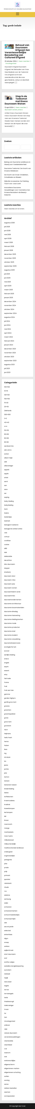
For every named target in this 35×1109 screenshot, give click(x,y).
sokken (6, 946)
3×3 (5, 418)
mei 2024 (7, 329)
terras (6, 990)
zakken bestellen (10, 1088)
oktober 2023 (9, 357)
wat (5, 1057)
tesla (6, 997)
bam (6, 509)
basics (6, 513)
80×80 (6, 438)
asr (5, 493)
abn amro (7, 450)
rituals (6, 887)
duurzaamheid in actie (12, 592)
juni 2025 (7, 278)
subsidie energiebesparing (13, 966)
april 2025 (7, 286)
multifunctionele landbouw (14, 848)
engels (6, 663)
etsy (5, 674)
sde (5, 923)
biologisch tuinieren (11, 525)
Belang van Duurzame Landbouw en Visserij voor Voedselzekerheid (17, 163)
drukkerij (7, 572)
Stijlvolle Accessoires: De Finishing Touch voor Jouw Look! (16, 182)
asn (5, 485)
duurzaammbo (9, 596)
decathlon (8, 560)
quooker (7, 879)
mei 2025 (7, 282)
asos (6, 489)
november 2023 (10, 353)
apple (6, 474)
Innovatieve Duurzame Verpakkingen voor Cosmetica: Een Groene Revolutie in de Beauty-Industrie (17, 191)
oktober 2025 (9, 262)
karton (6, 777)
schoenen (7, 907)
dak (5, 552)
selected (7, 930)
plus (5, 864)
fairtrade (7, 678)
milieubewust (9, 840)
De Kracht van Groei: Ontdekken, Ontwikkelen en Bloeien (16, 176)
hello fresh (8, 737)
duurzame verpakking (12, 639)
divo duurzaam (9, 564)
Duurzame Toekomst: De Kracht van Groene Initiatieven (17, 169)
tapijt (6, 978)
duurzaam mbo (9, 580)
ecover (6, 651)
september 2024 (10, 313)
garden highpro (10, 698)
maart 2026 (8, 242)
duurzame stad (9, 631)
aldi (5, 462)
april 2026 (7, 238)
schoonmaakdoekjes (11, 915)
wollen (6, 1076)
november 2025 (10, 258)
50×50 (6, 430)
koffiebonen (8, 797)
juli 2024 (7, 321)
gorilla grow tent (10, 702)
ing (5, 753)
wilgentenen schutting (12, 1072)
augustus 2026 (9, 223)
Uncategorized (10, 63)
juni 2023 (7, 372)
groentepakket (9, 714)
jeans (6, 765)
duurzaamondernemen (12, 600)
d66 (5, 548)
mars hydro (8, 836)
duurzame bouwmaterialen (14, 607)
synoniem (7, 970)
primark (7, 875)
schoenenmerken (10, 911)
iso (5, 761)
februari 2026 (9, 246)
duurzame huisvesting (12, 615)
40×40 (6, 422)
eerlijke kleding (9, 655)
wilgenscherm (9, 1064)
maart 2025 (8, 290)
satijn (6, 903)
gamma (7, 694)
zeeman (7, 1092)
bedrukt (7, 521)
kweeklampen (9, 808)
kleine (6, 793)
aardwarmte (9, 446)
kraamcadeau (9, 800)
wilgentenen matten (11, 1068)
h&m (6, 730)
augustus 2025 (9, 270)
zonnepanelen (9, 1096)
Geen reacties (24, 61)
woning (6, 1080)
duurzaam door (9, 576)
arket (6, 477)
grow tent (7, 722)
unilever (7, 1025)
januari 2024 (8, 345)
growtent (7, 726)
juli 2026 (7, 227)
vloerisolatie (8, 1041)
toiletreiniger (9, 1005)
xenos (6, 1084)
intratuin (7, 757)
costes (6, 544)
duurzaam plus (9, 584)
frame (6, 682)
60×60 (6, 434)
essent (6, 670)
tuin (5, 1017)
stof (5, 958)
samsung (7, 899)
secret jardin (8, 927)
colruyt (6, 537)
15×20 (6, 403)
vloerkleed (8, 1045)
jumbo (6, 769)
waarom (7, 1053)
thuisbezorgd (9, 1001)
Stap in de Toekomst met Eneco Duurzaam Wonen (16, 100)
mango (6, 828)
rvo (5, 891)
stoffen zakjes (9, 962)
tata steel (7, 982)
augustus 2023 (9, 364)
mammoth (8, 824)
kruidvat (7, 804)
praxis (6, 867)
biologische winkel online (13, 529)
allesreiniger (8, 466)
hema (6, 741)
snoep (6, 942)
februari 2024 (9, 341)
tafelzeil (7, 974)
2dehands (7, 410)
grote (6, 718)
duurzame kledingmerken (13, 619)
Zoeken (8, 141)
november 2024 (10, 305)
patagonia (8, 860)
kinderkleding (9, 789)
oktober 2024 (9, 309)
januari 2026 (8, 250)
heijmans (7, 734)
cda (5, 533)
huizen (6, 745)
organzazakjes (9, 856)
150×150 (7, 399)
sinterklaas (8, 934)
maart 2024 (8, 337)
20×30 (6, 407)
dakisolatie (8, 556)
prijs (5, 871)
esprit (6, 667)
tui (5, 1013)
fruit (5, 686)
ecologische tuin (10, 647)
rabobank (7, 883)
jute (5, 773)
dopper (7, 568)
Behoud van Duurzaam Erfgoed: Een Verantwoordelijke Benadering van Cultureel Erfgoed (17, 51)
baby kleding (9, 501)
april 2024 (7, 333)
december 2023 (10, 349)
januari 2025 (8, 297)
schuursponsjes (9, 919)
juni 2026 (7, 231)
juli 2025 (7, 274)
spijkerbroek (8, 950)
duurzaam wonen (11, 110)
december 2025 (10, 254)
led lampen (8, 812)
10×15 (6, 391)
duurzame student (11, 635)
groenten (7, 710)
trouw (6, 1009)
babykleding (8, 505)
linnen (6, 820)
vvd (5, 1049)
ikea (5, 749)
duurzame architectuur (12, 604)
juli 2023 (7, 368)
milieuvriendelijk (10, 844)
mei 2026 (7, 234)
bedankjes (8, 517)
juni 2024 (7, 325)
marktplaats (8, 832)
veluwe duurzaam (10, 1033)
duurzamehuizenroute (12, 643)
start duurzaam (10, 954)
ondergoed (8, 852)
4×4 (5, 426)
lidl (5, 816)
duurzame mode (10, 623)
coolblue (7, 540)
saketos (7, 895)
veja (5, 1029)
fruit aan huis (9, 690)
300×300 (7, 414)
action (6, 454)
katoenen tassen (10, 785)
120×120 (7, 395)
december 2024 (10, 301)
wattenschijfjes (9, 1060)
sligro (6, 938)
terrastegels (8, 994)
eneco (20, 110)
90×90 (6, 442)
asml (6, 481)
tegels (6, 986)
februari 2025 (9, 294)
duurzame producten (12, 627)
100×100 (7, 387)
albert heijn (8, 458)
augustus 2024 (9, 317)
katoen (6, 781)
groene (7, 706)
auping (6, 497)
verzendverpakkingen (12, 1037)
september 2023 (10, 361)
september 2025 (10, 266)
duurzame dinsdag (11, 611)
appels (6, 470)
